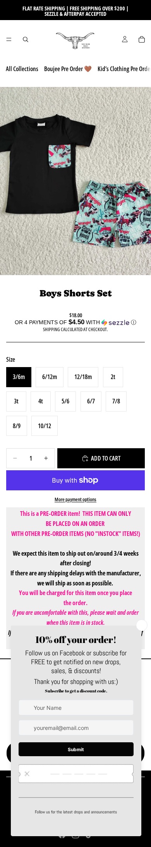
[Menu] (9, 39)
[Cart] (141, 39)
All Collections (22, 69)
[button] (75, 322)
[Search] (25, 39)
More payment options (75, 499)
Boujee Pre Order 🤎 (68, 69)
